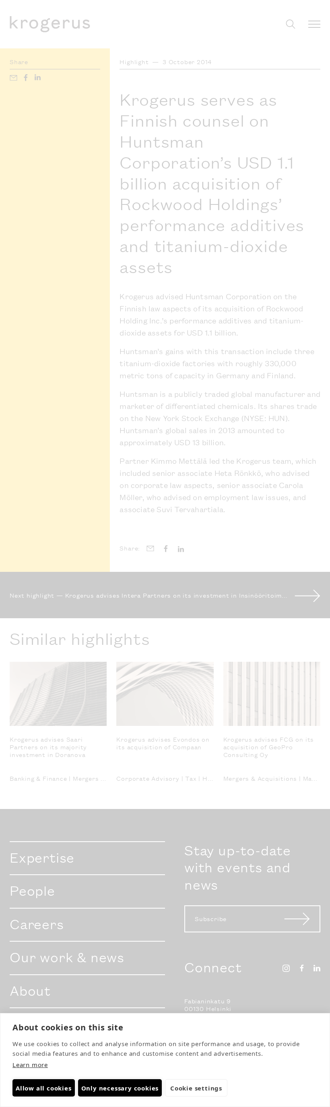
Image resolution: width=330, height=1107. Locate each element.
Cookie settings (196, 1088)
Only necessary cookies (120, 1088)
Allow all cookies (44, 1088)
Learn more (30, 1065)
